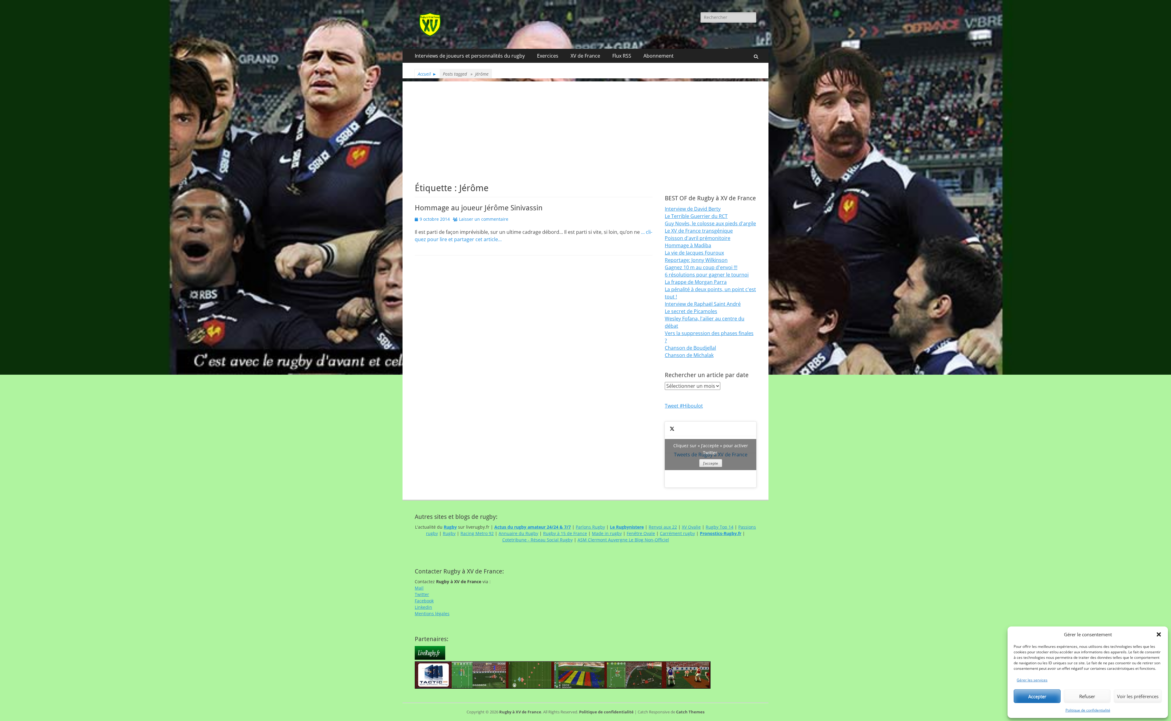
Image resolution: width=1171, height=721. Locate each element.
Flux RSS (621, 55)
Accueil (427, 74)
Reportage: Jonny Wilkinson (696, 260)
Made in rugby (607, 533)
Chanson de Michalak (689, 355)
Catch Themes (690, 712)
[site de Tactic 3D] (563, 687)
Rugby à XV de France (520, 712)
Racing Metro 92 (477, 533)
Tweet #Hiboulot (684, 405)
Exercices (547, 55)
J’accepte (710, 463)
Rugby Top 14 (719, 527)
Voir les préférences (1137, 696)
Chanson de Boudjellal (690, 347)
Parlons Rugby (590, 527)
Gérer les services (1032, 680)
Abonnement (658, 55)
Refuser (1087, 696)
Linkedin (423, 607)
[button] (1159, 634)
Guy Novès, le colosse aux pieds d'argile (710, 223)
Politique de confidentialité (1087, 710)
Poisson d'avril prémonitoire (697, 238)
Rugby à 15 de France (565, 533)
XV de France (585, 55)
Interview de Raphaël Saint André (703, 304)
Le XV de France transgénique (699, 230)
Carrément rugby (677, 533)
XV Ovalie (691, 527)
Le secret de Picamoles (691, 311)
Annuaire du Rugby (518, 533)
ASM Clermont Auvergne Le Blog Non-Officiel (623, 540)
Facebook (424, 601)
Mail (419, 588)
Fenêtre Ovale (641, 533)
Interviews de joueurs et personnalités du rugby (470, 55)
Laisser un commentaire (483, 219)
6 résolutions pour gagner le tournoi (707, 274)
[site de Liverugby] (430, 658)
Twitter (422, 594)
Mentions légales (432, 613)
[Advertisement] (585, 124)
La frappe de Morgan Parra (696, 282)
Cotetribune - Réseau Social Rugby (537, 540)
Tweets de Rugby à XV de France (710, 454)
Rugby (449, 533)
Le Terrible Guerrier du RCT (696, 216)
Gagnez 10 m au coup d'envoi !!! (701, 267)
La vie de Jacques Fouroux (694, 252)
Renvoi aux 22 (663, 527)
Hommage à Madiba (688, 245)
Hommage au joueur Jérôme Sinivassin (479, 208)
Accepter (1037, 696)
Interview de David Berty (693, 208)
